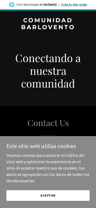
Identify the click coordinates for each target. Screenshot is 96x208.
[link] (48, 27)
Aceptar (48, 195)
